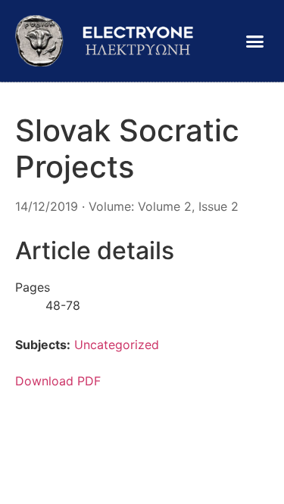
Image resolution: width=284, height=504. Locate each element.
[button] (255, 40)
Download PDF (58, 380)
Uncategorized (116, 344)
